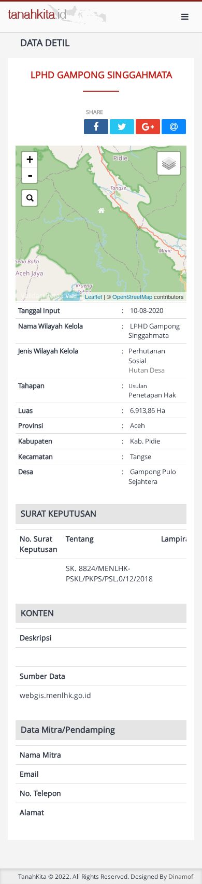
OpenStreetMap (132, 296)
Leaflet (93, 296)
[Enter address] (29, 198)
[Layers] (168, 163)
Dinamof (180, 876)
